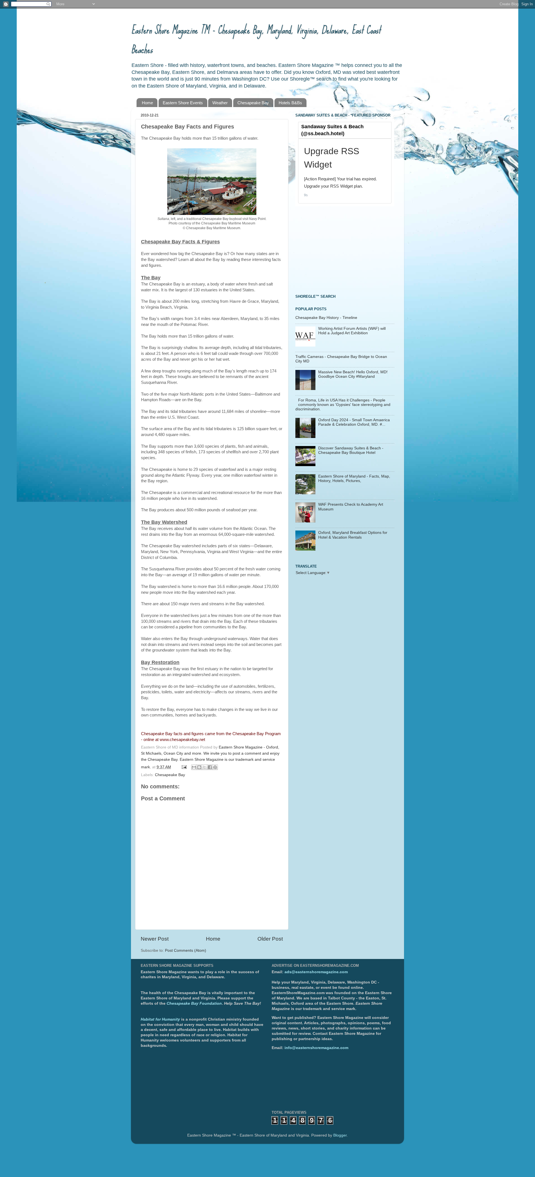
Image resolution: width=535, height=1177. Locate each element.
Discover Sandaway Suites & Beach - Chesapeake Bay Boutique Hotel (350, 450)
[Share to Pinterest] (215, 767)
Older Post (270, 939)
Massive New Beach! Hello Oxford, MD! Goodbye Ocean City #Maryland (353, 374)
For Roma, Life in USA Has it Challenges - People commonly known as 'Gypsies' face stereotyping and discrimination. (342, 404)
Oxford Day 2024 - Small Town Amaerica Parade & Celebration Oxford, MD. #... (354, 422)
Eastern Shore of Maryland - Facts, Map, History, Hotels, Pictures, (354, 478)
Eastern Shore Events (183, 102)
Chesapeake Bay (253, 102)
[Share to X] (204, 767)
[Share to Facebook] (210, 767)
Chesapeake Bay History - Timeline (326, 318)
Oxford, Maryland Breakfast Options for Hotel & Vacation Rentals (352, 535)
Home (147, 102)
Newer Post (155, 939)
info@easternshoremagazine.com (316, 1048)
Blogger (340, 1135)
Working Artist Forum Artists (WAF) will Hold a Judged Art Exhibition (352, 330)
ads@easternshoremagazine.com (316, 972)
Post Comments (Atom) (185, 950)
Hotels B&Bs (290, 102)
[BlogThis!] (199, 767)
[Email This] (194, 767)
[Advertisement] (337, 249)
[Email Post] (184, 767)
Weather (220, 102)
